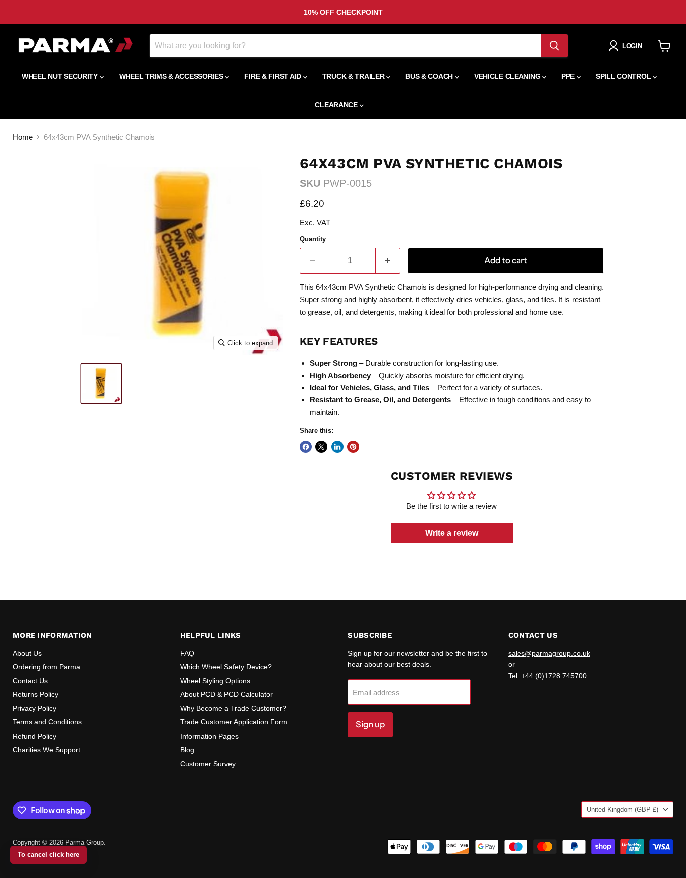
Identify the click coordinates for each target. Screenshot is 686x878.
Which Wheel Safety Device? (226, 667)
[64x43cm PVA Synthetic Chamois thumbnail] (101, 383)
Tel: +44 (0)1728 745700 (547, 676)
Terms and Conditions (47, 722)
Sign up (370, 724)
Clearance (337, 105)
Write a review (451, 533)
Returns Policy (35, 694)
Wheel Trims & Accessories (172, 76)
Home (23, 137)
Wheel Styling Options (215, 681)
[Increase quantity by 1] (388, 260)
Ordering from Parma (46, 667)
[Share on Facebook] (306, 447)
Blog (187, 750)
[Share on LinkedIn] (337, 447)
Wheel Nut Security (61, 76)
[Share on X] (321, 447)
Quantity (313, 239)
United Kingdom (622, 809)
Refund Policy (34, 736)
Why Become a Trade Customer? (233, 708)
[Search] (554, 45)
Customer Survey (208, 764)
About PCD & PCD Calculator (226, 694)
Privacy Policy (34, 708)
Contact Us (30, 681)
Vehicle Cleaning (508, 76)
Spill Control (624, 76)
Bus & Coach (430, 76)
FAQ (187, 653)
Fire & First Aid (273, 76)
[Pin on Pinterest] (353, 447)
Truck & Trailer (354, 76)
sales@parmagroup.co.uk (549, 653)
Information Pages (209, 736)
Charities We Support (46, 750)
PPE (569, 76)
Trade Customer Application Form (233, 722)
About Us (27, 653)
